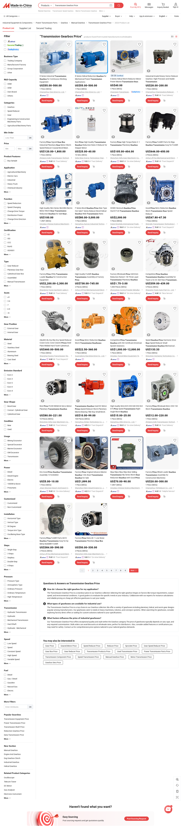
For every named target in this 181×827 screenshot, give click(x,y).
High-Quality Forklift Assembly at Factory (89, 277)
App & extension (146, 16)
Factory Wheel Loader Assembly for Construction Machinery (161, 475)
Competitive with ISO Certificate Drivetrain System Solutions (126, 343)
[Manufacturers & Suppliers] (17, 5)
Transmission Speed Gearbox (62, 11)
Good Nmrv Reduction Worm (90, 341)
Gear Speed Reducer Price (154, 646)
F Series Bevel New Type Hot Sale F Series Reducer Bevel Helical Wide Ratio (91, 211)
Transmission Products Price (98, 651)
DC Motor (8, 785)
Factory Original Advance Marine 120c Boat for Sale (91, 475)
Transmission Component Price (58, 657)
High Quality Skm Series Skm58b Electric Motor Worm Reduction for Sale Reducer (56, 211)
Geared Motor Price (69, 646)
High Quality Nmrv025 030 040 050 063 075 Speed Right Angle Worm (126, 409)
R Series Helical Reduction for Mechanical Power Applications (90, 79)
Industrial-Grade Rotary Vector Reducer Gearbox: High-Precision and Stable (162, 79)
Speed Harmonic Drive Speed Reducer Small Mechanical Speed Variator (161, 343)
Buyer (117, 16)
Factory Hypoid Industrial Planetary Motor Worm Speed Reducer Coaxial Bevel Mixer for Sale (55, 145)
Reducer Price (112, 646)
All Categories (11, 16)
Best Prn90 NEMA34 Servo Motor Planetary (56, 407)
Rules (176, 16)
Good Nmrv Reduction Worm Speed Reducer (161, 211)
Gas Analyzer (9, 790)
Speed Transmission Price (88, 657)
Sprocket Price (131, 646)
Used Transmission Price (127, 651)
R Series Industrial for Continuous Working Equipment (53, 79)
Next (133, 570)
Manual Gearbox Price (115, 657)
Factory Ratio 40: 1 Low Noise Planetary (89, 539)
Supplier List (25, 28)
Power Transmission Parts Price (157, 651)
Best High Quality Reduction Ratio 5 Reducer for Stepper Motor (91, 145)
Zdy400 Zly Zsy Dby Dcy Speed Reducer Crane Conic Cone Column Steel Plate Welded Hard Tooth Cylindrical (56, 343)
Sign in (175, 7)
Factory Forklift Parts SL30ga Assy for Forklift (162, 143)
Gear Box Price (51, 651)
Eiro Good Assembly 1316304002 (56, 473)
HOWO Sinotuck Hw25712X (124, 209)
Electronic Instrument (13, 794)
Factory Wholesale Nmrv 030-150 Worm (162, 407)
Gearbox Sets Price (53, 662)
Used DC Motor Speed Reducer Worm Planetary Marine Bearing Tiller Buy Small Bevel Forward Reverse (91, 409)
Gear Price (49, 646)
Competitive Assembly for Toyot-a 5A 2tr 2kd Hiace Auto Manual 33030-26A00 (162, 277)
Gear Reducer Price (72, 651)
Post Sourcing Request (136, 819)
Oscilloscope (9, 777)
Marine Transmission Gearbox (86, 11)
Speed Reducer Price (91, 646)
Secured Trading (44, 28)
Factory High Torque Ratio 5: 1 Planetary (125, 143)
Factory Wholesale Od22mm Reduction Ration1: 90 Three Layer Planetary (124, 277)
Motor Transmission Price (141, 657)
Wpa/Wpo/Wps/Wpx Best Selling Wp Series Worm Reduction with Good (125, 475)
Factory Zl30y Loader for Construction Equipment (54, 277)
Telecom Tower (10, 781)
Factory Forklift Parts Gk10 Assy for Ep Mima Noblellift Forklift (54, 541)
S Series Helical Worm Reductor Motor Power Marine (125, 80)
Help (131, 16)
